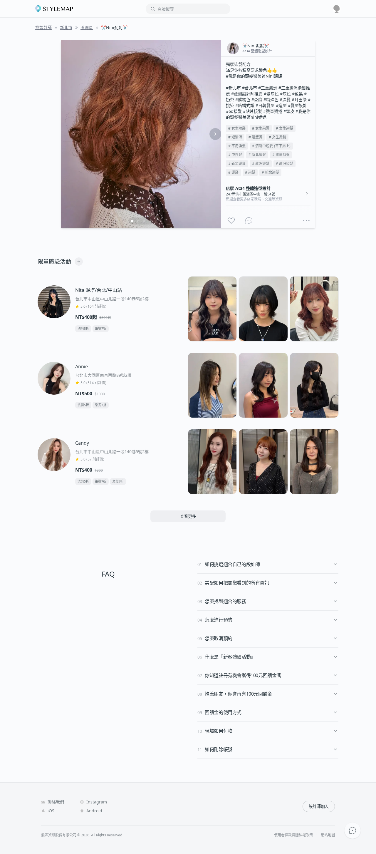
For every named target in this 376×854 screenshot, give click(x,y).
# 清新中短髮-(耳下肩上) (271, 145)
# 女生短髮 (237, 128)
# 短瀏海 (235, 137)
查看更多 (188, 516)
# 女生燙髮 (277, 137)
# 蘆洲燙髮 (260, 163)
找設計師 (43, 27)
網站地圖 (328, 835)
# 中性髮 (235, 154)
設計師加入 (319, 806)
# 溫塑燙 (255, 137)
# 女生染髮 (284, 128)
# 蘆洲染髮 (284, 163)
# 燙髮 (233, 172)
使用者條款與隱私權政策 (293, 835)
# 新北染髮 (270, 172)
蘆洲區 (86, 27)
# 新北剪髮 (257, 154)
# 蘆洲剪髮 (281, 154)
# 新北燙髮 (237, 163)
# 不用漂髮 (237, 145)
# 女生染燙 (260, 128)
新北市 (66, 27)
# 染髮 (250, 172)
